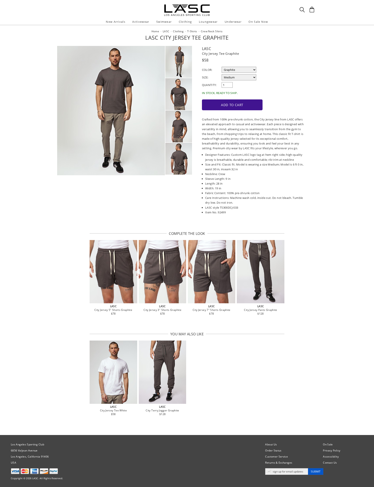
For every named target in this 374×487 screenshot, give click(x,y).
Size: (205, 77)
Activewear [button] (140, 22)
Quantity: (209, 85)
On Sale (328, 444)
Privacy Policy (331, 450)
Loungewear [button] (208, 22)
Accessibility (331, 456)
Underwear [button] (233, 22)
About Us (271, 444)
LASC (206, 48)
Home (155, 31)
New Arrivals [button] (115, 22)
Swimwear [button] (164, 22)
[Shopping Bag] (312, 9)
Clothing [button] (185, 22)
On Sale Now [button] (258, 22)
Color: (207, 70)
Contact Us (330, 462)
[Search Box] (302, 9)
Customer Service (276, 456)
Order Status (273, 450)
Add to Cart (232, 105)
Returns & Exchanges (278, 462)
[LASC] (187, 6)
